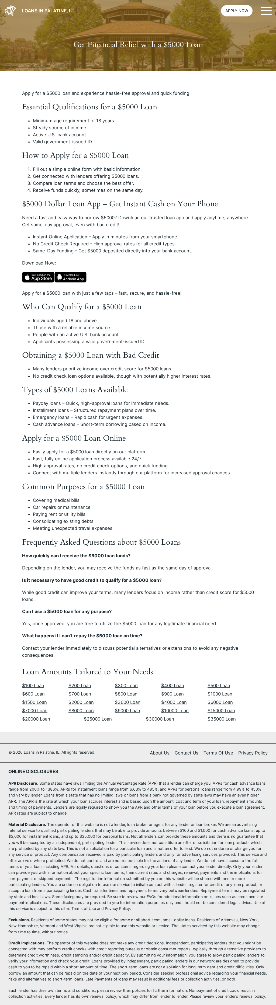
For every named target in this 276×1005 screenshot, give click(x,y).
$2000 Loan (81, 702)
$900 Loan (172, 694)
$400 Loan (172, 685)
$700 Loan (79, 694)
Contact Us (186, 753)
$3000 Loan (127, 702)
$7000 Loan (34, 710)
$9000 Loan (127, 710)
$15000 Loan (221, 710)
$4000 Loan (174, 702)
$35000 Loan (222, 719)
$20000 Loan (36, 719)
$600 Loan (33, 694)
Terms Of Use (218, 753)
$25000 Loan (98, 719)
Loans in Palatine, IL (47, 10)
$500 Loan (219, 685)
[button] (237, 10)
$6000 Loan (220, 702)
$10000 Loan (175, 710)
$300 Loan (126, 685)
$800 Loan (126, 694)
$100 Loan (33, 685)
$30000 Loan (160, 719)
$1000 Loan (220, 694)
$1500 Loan (34, 702)
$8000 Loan (81, 710)
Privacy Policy (253, 753)
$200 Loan (79, 685)
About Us (160, 753)
